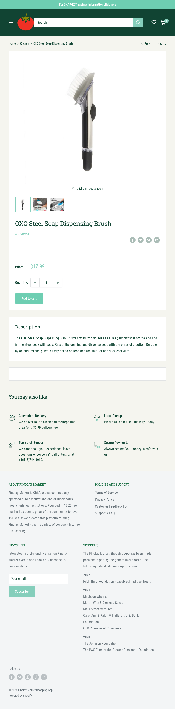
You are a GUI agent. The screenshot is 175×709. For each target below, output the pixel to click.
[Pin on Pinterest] (141, 240)
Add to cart (29, 298)
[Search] (138, 22)
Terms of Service (106, 493)
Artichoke (22, 233)
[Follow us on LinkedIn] (44, 677)
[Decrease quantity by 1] (35, 282)
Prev (147, 43)
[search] (83, 22)
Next (160, 43)
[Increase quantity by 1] (57, 282)
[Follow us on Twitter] (20, 677)
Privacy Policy (104, 499)
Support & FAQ (105, 513)
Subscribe (22, 591)
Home (12, 43)
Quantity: (21, 283)
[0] (163, 22)
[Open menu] (11, 22)
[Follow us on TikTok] (36, 677)
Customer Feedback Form (112, 506)
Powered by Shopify (20, 695)
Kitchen (24, 43)
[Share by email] (157, 240)
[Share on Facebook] (133, 240)
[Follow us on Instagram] (28, 677)
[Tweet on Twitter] (149, 240)
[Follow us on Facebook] (12, 677)
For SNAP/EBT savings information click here (87, 4)
